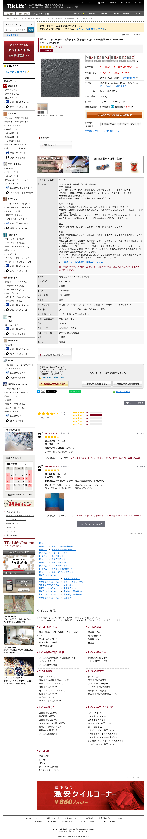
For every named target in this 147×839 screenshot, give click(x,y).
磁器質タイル (94, 632)
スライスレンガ (95, 727)
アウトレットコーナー (98, 683)
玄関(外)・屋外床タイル (15, 408)
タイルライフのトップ (11, 18)
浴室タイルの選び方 (97, 690)
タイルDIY (44, 750)
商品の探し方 (12, 523)
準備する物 (44, 756)
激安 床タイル (11, 90)
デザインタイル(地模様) (15, 243)
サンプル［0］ (126, 2)
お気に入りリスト (86, 2)
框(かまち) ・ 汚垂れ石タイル (17, 297)
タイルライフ (57, 829)
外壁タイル (44, 763)
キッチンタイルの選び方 (99, 687)
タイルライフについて (16, 519)
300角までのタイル (97, 716)
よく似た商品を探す (111, 131)
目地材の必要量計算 (48, 730)
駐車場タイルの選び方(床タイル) (103, 694)
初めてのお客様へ (14, 512)
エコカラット (11, 254)
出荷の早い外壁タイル (19, 223)
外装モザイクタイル (13, 215)
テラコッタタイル (12, 125)
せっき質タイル (95, 635)
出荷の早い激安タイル (19, 102)
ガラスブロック (11, 325)
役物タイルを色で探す (19, 310)
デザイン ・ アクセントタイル (18, 258)
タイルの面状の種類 (48, 665)
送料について (105, 13)
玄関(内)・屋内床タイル (15, 404)
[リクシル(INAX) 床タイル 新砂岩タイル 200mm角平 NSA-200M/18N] (60, 78)
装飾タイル (10, 250)
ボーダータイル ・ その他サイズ (19, 207)
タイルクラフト (11, 184)
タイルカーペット (12, 369)
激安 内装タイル (12, 94)
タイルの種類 (45, 671)
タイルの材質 (94, 626)
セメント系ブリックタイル (16, 219)
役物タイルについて (48, 694)
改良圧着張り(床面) (48, 720)
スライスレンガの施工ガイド (101, 744)
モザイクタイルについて (50, 701)
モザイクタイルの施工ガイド (101, 730)
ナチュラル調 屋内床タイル (16, 122)
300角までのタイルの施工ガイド (103, 734)
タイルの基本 (94, 676)
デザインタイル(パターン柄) (17, 247)
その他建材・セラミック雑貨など (19, 365)
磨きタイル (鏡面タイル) (15, 144)
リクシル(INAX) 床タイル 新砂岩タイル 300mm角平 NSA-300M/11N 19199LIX (105, 458)
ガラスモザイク (11, 172)
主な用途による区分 (48, 639)
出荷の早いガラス (17, 329)
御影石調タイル (11, 137)
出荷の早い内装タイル (19, 266)
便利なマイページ (14, 535)
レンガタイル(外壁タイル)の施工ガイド (106, 741)
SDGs (119, 818)
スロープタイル (11, 293)
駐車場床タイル (11, 411)
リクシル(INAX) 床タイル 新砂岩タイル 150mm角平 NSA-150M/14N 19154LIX (105, 515)
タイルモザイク (11, 168)
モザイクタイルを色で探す (21, 193)
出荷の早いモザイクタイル (21, 188)
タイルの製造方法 (96, 652)
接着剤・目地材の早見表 (50, 727)
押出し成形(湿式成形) (98, 658)
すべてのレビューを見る (91, 524)
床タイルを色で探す (18, 158)
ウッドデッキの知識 (86, 821)
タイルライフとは (32, 818)
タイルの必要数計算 (48, 734)
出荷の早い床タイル (18, 153)
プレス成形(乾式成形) (98, 661)
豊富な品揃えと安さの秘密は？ (20, 515)
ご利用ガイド (92, 13)
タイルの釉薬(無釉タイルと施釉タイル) (57, 658)
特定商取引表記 (105, 818)
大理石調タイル (11, 133)
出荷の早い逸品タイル (19, 349)
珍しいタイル (11, 345)
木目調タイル (11, 129)
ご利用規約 (89, 818)
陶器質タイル (94, 639)
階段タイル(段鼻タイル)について (54, 680)
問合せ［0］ (113, 2)
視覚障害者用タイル (13, 301)
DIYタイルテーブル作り (50, 770)
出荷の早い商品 (16, 416)
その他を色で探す (17, 378)
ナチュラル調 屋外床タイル (16, 118)
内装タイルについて (48, 697)
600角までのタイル (97, 720)
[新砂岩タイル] (55, 149)
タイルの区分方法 (48, 626)
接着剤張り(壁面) (47, 716)
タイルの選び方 (95, 671)
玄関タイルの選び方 (97, 680)
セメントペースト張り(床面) (52, 723)
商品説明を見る (92, 131)
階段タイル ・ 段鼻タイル (16, 282)
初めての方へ (78, 13)
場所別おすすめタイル (49, 575)
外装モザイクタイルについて (52, 690)
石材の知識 (52, 821)
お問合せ (126, 13)
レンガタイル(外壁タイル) (100, 723)
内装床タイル (45, 759)
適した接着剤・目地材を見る (113, 86)
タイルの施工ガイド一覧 (100, 707)
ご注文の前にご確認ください (52, 377)
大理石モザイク (11, 176)
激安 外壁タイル (12, 98)
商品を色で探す (16, 421)
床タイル (36, 18)
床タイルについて (47, 676)
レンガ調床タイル (12, 141)
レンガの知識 (67, 821)
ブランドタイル (26, 18)
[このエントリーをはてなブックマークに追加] (38, 392)
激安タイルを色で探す (19, 107)
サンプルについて (14, 531)
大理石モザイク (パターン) (16, 180)
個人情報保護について (70, 818)
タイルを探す (12, 35)
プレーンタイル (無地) (14, 239)
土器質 (91, 643)
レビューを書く (136, 403)
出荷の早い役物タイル (19, 305)
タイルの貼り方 (123, 391)
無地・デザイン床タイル (15, 148)
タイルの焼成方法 (47, 661)
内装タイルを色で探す (19, 271)
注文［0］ (138, 2)
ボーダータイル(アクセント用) (18, 262)
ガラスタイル (11, 321)
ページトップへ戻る (135, 533)
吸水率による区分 (47, 646)
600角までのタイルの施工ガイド (103, 737)
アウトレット (137, 13)
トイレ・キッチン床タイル (16, 392)
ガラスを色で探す (17, 334)
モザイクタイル (95, 713)
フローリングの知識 (107, 821)
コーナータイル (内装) (14, 289)
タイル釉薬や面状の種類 (51, 652)
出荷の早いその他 (17, 373)
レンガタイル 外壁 (13, 211)
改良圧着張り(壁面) (48, 713)
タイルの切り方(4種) (48, 766)
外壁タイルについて (48, 687)
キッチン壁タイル (12, 389)
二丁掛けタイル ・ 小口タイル (18, 204)
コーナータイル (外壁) (14, 286)
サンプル (116, 13)
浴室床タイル (11, 396)
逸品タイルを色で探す (19, 354)
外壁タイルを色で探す (19, 228)
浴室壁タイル (11, 400)
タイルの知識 (37, 821)
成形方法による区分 (48, 642)
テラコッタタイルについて (51, 683)
